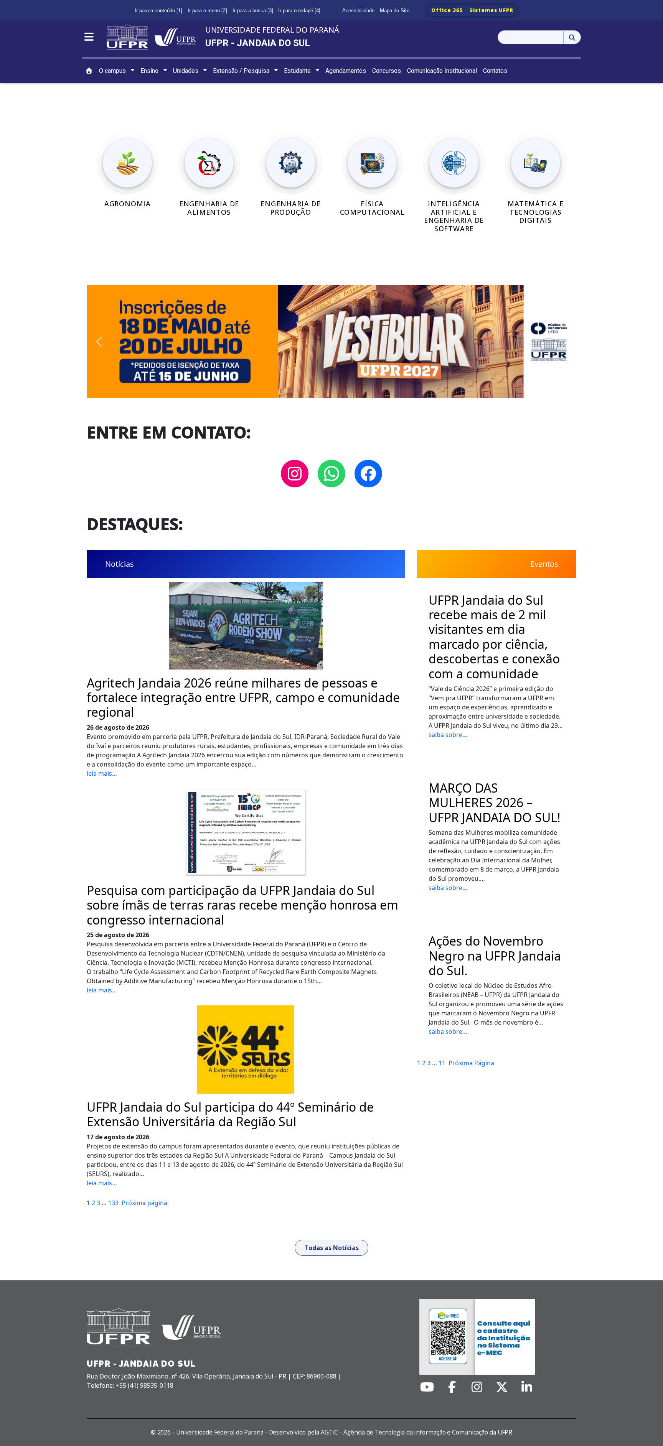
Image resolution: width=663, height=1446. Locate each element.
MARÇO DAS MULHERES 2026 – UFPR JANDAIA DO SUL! (495, 803)
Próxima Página (471, 1063)
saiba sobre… (448, 734)
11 (442, 1063)
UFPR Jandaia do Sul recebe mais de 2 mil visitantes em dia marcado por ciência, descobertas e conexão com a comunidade (494, 637)
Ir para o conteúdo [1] (158, 10)
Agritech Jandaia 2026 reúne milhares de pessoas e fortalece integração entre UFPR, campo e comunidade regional (243, 698)
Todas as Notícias (331, 1248)
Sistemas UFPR (491, 10)
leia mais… (102, 773)
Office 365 (447, 10)
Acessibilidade (358, 10)
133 (113, 1203)
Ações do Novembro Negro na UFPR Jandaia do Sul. (495, 956)
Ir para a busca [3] (253, 10)
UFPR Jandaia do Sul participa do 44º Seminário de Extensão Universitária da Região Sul (230, 1114)
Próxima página (144, 1203)
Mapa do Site (394, 10)
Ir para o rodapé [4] (299, 10)
